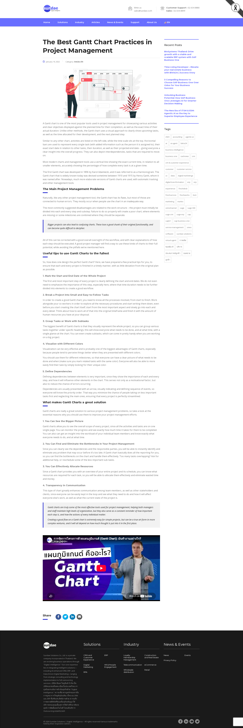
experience (170, 188)
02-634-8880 (194, 7)
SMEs (189, 227)
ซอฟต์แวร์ (169, 246)
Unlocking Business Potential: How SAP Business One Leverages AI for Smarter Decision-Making (180, 99)
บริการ (179, 246)
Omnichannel (171, 208)
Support (135, 22)
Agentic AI (189, 137)
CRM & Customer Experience (177, 162)
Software (169, 234)
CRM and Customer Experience (89, 657)
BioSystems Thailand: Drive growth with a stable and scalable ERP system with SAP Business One (180, 55)
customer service (184, 169)
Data (173, 175)
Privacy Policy (170, 660)
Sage (182, 208)
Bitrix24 (184, 143)
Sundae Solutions (184, 234)
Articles (96, 22)
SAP (189, 214)
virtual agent (171, 240)
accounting (177, 137)
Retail (147, 670)
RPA (85, 672)
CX (166, 175)
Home (46, 22)
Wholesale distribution (129, 671)
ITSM (194, 195)
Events (187, 655)
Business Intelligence (175, 150)
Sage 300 (191, 208)
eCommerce (150, 665)
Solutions (63, 22)
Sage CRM (169, 214)
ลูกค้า (168, 259)
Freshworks (185, 195)
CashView (185, 156)
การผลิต (183, 240)
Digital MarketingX (185, 175)
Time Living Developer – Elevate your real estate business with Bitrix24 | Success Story (181, 70)
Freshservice (171, 195)
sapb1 (168, 221)
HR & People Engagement (110, 666)
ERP (188, 182)
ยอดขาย (187, 253)
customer (170, 169)
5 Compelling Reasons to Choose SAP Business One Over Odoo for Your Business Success (181, 83)
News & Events (115, 22)
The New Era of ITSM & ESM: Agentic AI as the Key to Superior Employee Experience (180, 113)
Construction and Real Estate (151, 656)
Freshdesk (183, 188)
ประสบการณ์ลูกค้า (173, 253)
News (166, 655)
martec (180, 201)
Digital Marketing (88, 666)
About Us (152, 22)
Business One (171, 156)
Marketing (170, 201)
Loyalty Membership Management (130, 657)
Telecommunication (133, 665)
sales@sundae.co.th (143, 10)
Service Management (175, 227)
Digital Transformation (175, 182)
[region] (37, 705)
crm (193, 156)
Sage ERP (180, 214)
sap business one (182, 221)
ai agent (173, 143)
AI (166, 143)
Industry (79, 22)
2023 (167, 137)
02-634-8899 (179, 10)
